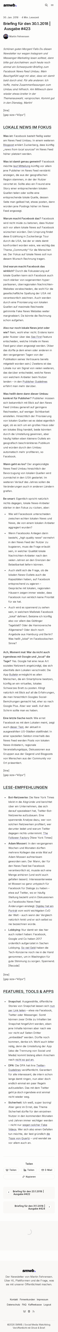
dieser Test (16, 727)
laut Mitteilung (21, 166)
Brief (42, 1327)
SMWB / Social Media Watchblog (32, 1324)
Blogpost (8, 144)
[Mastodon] (29, 1311)
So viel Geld (28, 947)
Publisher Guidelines (35, 381)
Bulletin (13, 674)
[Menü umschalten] (52, 5)
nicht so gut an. (24, 1059)
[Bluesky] (24, 1311)
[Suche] (46, 5)
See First (36, 336)
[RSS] (33, 1311)
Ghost (34, 1327)
